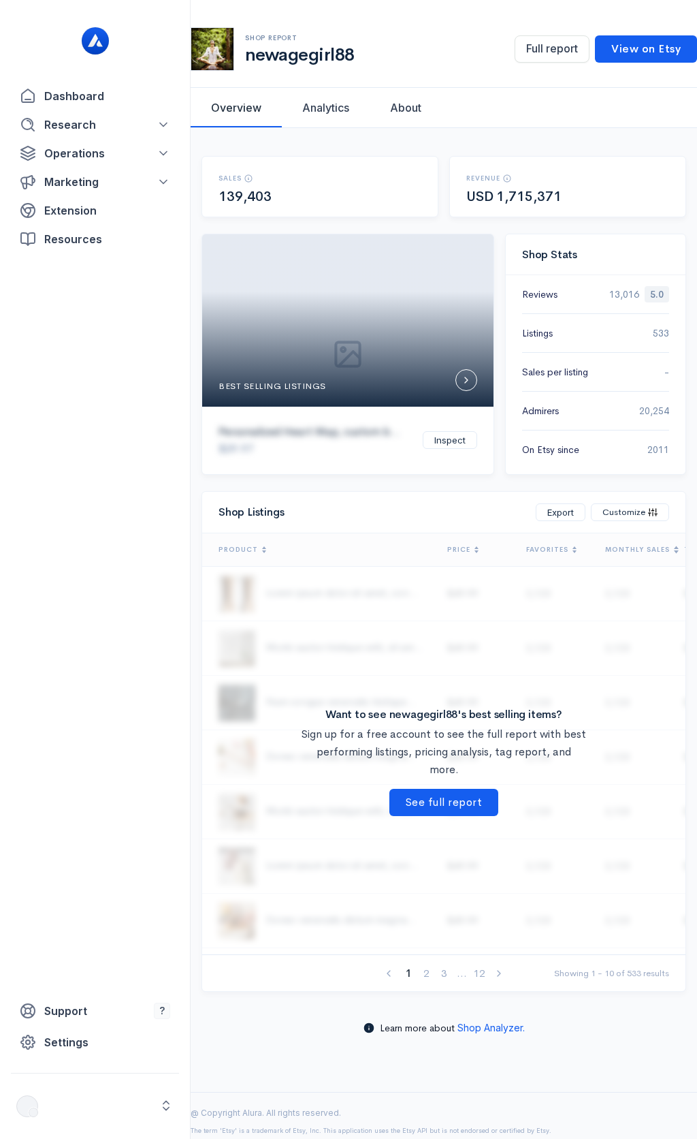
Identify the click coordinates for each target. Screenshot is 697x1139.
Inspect (450, 440)
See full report (444, 802)
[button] (95, 124)
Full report (552, 48)
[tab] (236, 107)
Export (560, 512)
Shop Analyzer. (491, 1027)
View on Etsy (646, 49)
